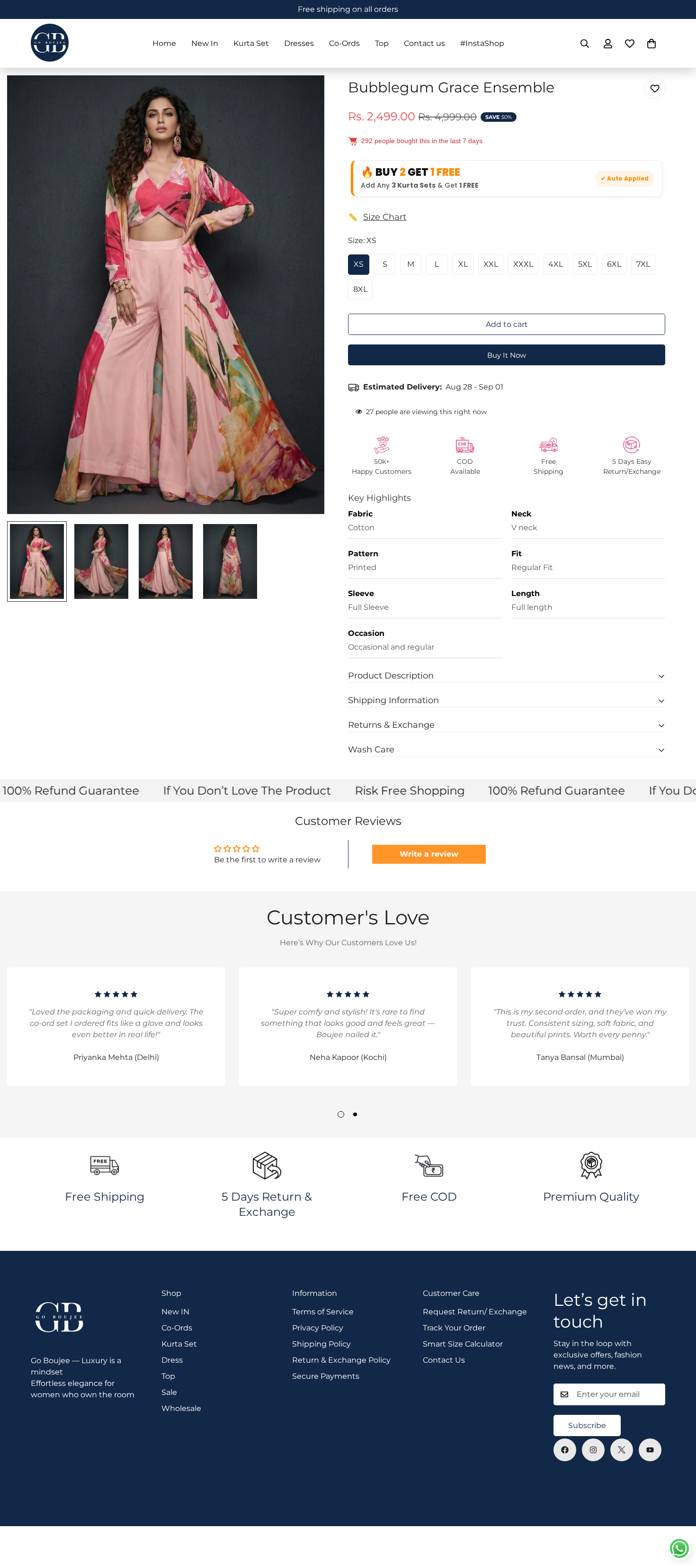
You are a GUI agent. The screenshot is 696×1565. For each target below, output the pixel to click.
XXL (490, 264)
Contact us (424, 43)
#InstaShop (482, 43)
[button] (651, 43)
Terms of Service (323, 1311)
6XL (614, 264)
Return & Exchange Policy (341, 1360)
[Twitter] (621, 1449)
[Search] (584, 43)
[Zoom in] (304, 95)
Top (382, 43)
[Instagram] (593, 1449)
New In (204, 43)
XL (463, 264)
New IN (175, 1311)
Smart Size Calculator (463, 1343)
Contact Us (444, 1360)
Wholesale (181, 1408)
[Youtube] (650, 1449)
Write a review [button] (429, 854)
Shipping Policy (321, 1343)
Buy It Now (506, 355)
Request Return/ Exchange (475, 1311)
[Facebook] (564, 1449)
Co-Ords (344, 43)
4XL (555, 264)
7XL (643, 264)
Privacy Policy (317, 1327)
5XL (585, 264)
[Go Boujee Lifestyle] (50, 43)
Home (164, 43)
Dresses (299, 43)
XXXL (523, 264)
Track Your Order (454, 1327)
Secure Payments (325, 1376)
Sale (169, 1392)
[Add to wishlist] (654, 88)
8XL (360, 289)
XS (359, 264)
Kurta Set (251, 43)
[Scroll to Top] (677, 1513)
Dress (172, 1360)
